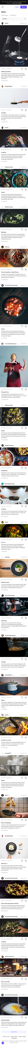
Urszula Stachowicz (8, 346)
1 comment (4, 161)
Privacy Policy (14, 1036)
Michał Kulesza (7, 839)
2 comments (4, 80)
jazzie (5, 718)
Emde (5, 525)
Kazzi (5, 798)
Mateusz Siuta (7, 170)
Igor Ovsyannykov (8, 598)
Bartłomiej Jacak (8, 486)
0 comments (4, 279)
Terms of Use (6, 1036)
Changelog (14, 1038)
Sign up (24, 7)
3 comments (4, 122)
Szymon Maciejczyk (8, 638)
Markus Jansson (8, 959)
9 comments (4, 241)
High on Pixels (14, 1042)
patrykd (6, 560)
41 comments (4, 399)
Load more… (14, 1032)
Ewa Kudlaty (7, 678)
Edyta (5, 26)
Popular (5, 18)
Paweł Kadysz (7, 89)
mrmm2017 (6, 756)
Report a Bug (22, 1036)
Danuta (5, 250)
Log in (17, 7)
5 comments (4, 872)
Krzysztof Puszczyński (9, 288)
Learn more (15, 3)
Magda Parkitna (7, 448)
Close (20, 3)
